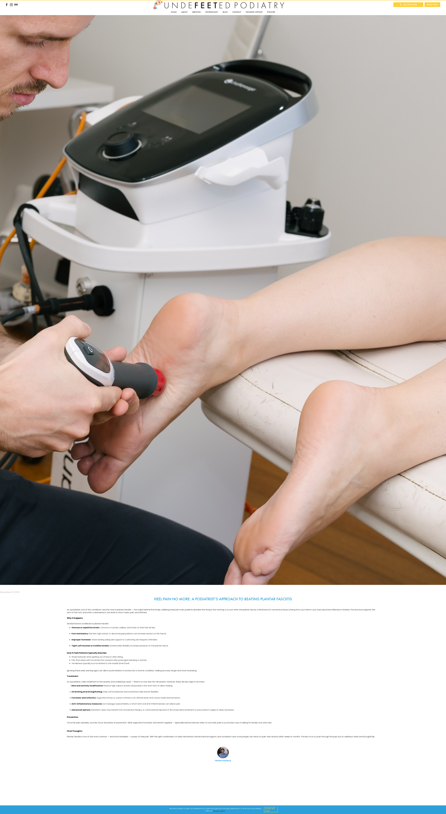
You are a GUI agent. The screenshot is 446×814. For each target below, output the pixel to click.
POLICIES (271, 12)
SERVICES (196, 12)
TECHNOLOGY (211, 12)
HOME (174, 12)
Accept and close (270, 809)
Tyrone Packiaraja (223, 760)
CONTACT (236, 12)
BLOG (225, 12)
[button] (184, 12)
